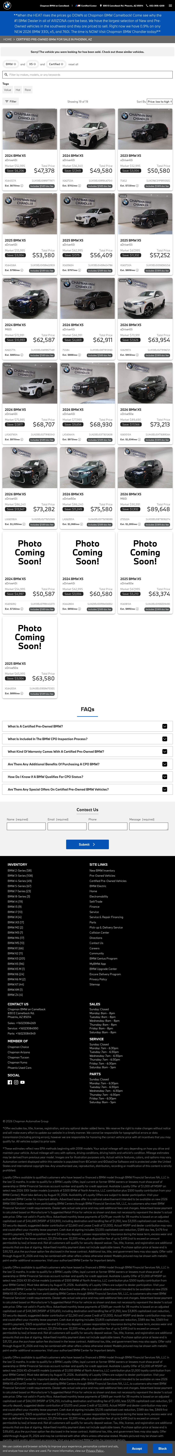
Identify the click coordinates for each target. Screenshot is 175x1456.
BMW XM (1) (15, 989)
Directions (96, 938)
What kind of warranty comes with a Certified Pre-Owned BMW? (56, 751)
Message (141, 819)
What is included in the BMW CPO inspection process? (48, 739)
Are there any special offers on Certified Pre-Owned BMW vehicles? (58, 789)
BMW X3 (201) (16, 958)
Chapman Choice (18, 1047)
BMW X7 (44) (16, 984)
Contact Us (96, 943)
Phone (93, 819)
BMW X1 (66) (16, 948)
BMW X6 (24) (16, 974)
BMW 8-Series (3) (19, 896)
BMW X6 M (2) (16, 979)
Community (97, 953)
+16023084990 (28, 1028)
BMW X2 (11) (15, 953)
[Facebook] (10, 1082)
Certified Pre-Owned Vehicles (108, 881)
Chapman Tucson (18, 1057)
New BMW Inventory (102, 870)
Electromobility (99, 896)
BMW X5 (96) (16, 963)
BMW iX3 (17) (16, 922)
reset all (73, 64)
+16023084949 (26, 1033)
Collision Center (99, 932)
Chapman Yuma (17, 1062)
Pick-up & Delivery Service (106, 927)
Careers (94, 948)
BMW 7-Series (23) (19, 891)
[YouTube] (22, 1082)
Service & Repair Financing (106, 917)
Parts (93, 922)
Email (58, 819)
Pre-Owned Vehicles (102, 875)
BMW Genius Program (103, 958)
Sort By (141, 101)
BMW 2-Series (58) (20, 870)
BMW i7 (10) (15, 912)
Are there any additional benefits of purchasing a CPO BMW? (53, 764)
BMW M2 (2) (15, 927)
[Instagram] (16, 1082)
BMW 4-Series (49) (20, 881)
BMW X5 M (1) (16, 969)
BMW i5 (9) (15, 906)
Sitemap (95, 984)
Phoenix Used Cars (19, 1067)
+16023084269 (26, 1023)
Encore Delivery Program (105, 974)
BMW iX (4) (15, 917)
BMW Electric (98, 886)
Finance (94, 906)
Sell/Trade (96, 901)
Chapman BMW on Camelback (54, 5)
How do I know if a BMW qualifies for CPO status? (45, 777)
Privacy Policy (98, 979)
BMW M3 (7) (15, 932)
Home (7, 39)
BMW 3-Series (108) (20, 875)
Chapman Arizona (19, 1052)
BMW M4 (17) (16, 938)
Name (17, 819)
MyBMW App (98, 963)
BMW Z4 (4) (15, 994)
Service (94, 912)
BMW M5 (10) (16, 943)
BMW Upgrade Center (103, 969)
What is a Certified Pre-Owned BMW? (35, 726)
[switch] (170, 5)
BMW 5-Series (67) (19, 886)
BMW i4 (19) (15, 901)
